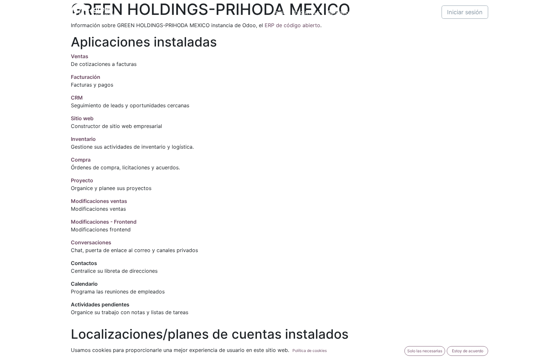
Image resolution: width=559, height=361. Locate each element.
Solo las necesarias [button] (424, 350)
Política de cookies (309, 350)
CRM (77, 97)
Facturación (85, 77)
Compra (81, 159)
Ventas (79, 56)
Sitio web (82, 118)
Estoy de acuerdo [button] (467, 350)
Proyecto (82, 180)
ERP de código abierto (292, 25)
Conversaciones (91, 242)
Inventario (83, 139)
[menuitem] (280, 12)
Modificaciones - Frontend (104, 221)
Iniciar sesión (465, 12)
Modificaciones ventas (99, 201)
